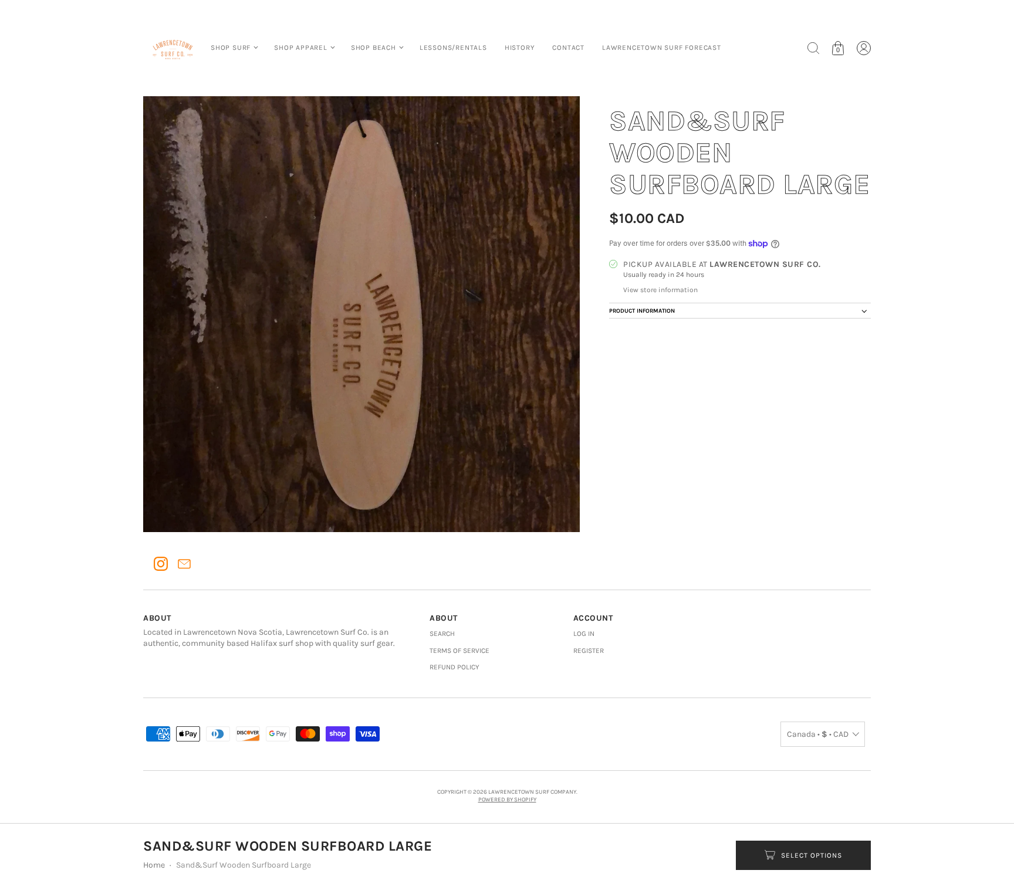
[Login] (864, 48)
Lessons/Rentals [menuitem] (453, 47)
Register (588, 650)
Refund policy (454, 667)
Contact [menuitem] (568, 47)
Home (154, 865)
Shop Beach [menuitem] (373, 47)
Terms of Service (459, 650)
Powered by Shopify (507, 799)
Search (442, 633)
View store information (660, 290)
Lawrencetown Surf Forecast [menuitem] (661, 47)
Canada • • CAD (818, 734)
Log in (583, 633)
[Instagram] (161, 564)
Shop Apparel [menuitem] (300, 47)
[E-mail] (184, 564)
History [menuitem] (520, 47)
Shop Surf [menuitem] (231, 47)
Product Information (642, 310)
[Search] (813, 48)
